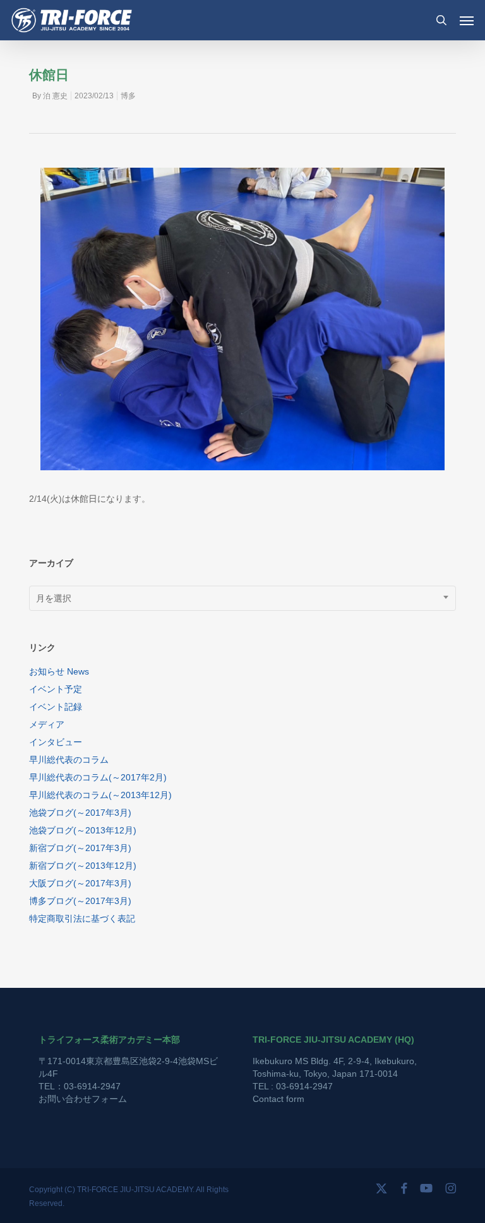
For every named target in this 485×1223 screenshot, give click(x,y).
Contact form (278, 1099)
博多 (128, 95)
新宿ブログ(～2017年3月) (80, 848)
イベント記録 (55, 707)
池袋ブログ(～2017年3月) (80, 813)
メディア (46, 724)
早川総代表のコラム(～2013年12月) (100, 795)
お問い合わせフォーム (83, 1099)
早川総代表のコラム (69, 760)
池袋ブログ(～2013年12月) (82, 830)
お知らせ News (59, 671)
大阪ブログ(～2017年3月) (80, 883)
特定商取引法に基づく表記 (82, 918)
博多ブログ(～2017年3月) (80, 901)
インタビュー (55, 742)
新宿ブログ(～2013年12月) (82, 866)
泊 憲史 (55, 95)
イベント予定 (55, 689)
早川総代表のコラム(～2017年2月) (98, 777)
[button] (467, 20)
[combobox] (242, 598)
